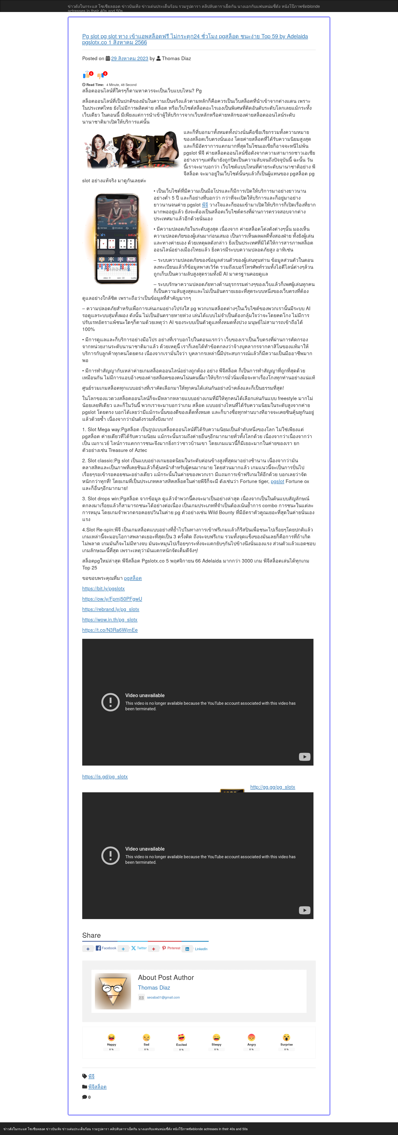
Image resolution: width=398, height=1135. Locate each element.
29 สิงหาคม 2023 (129, 58)
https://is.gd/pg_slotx (105, 776)
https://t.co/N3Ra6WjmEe (110, 629)
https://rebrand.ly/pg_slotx (110, 608)
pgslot (277, 481)
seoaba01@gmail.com (163, 997)
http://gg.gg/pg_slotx (272, 786)
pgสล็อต (133, 577)
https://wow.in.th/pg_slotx (110, 619)
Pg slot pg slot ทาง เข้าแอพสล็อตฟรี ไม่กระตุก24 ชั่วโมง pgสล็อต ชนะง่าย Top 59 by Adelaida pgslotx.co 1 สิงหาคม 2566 (195, 39)
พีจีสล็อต (97, 1086)
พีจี (205, 204)
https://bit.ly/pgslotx (103, 588)
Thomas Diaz (154, 987)
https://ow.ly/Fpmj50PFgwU (112, 598)
